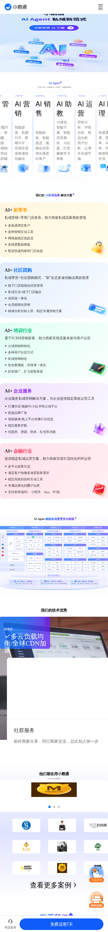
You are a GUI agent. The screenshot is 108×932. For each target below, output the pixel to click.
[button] (96, 874)
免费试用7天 (61, 924)
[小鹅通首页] (16, 7)
